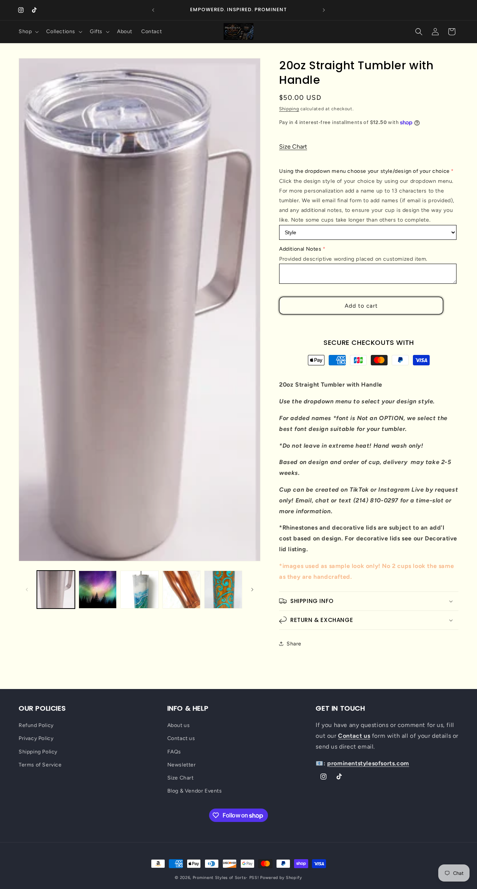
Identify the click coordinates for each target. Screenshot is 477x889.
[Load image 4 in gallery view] (181, 590)
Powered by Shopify (281, 877)
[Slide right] (252, 589)
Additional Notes (300, 249)
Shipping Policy (38, 752)
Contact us (181, 738)
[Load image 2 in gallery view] (98, 590)
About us (178, 725)
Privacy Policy (36, 738)
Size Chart (293, 146)
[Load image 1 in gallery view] (56, 590)
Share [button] (294, 644)
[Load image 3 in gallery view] (139, 590)
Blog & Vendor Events (194, 791)
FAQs (174, 752)
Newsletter (181, 765)
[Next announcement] (324, 10)
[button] (28, 31)
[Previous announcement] (153, 10)
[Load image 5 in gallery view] (223, 590)
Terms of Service (40, 765)
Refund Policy (36, 725)
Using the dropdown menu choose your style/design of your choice (364, 171)
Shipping (289, 108)
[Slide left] (27, 589)
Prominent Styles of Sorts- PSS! (226, 877)
